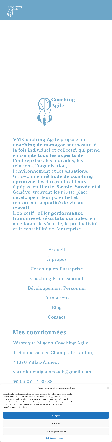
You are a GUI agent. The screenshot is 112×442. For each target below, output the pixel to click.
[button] (107, 388)
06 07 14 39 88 (36, 381)
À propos (57, 259)
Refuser (56, 423)
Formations (57, 298)
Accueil (56, 249)
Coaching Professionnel (56, 278)
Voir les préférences (56, 431)
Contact (57, 317)
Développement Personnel (57, 288)
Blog (57, 307)
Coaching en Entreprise (57, 269)
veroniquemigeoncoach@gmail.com (52, 372)
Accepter (56, 415)
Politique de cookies (54, 438)
